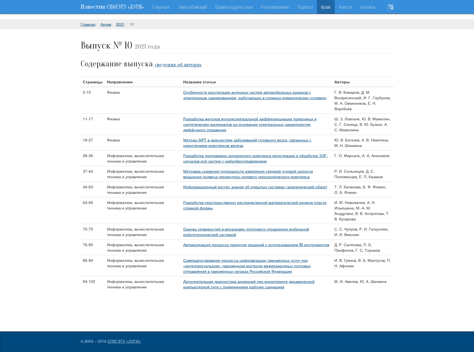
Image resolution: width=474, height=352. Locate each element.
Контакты (367, 7)
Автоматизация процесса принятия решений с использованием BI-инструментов (256, 244)
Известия (112, 6)
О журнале (161, 7)
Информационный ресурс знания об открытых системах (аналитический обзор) (255, 186)
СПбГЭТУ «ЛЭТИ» (124, 341)
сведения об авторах (178, 65)
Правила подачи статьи (234, 7)
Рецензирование (275, 7)
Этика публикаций (192, 7)
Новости (345, 7)
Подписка (305, 7)
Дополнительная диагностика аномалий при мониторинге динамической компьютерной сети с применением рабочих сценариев (249, 284)
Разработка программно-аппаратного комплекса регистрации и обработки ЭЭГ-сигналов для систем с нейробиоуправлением (255, 158)
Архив (326, 7)
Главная (88, 24)
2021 (120, 24)
